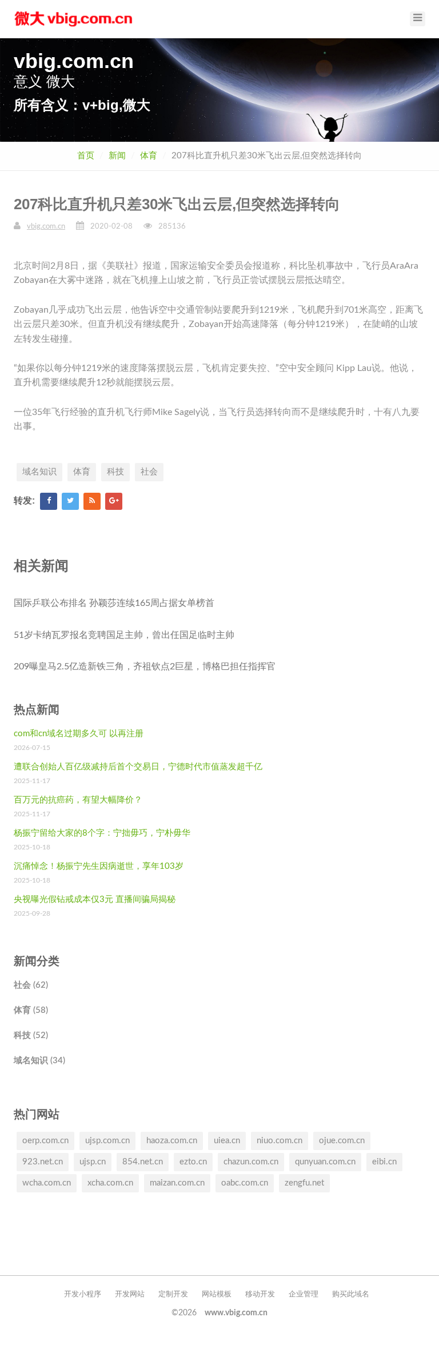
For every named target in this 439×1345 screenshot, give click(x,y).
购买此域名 (350, 1294)
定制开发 (173, 1294)
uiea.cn (227, 1140)
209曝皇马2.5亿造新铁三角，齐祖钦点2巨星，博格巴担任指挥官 (145, 666)
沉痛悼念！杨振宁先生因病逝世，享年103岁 (98, 866)
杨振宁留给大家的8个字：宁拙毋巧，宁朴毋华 (102, 833)
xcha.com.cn (110, 1183)
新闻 (117, 155)
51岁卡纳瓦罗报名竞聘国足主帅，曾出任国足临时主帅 (124, 635)
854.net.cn (142, 1162)
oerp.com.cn (45, 1140)
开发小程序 (82, 1294)
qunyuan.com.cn (325, 1162)
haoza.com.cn (171, 1140)
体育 (148, 155)
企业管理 (303, 1294)
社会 (149, 472)
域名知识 (39, 472)
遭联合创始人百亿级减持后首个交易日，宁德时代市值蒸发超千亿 (138, 767)
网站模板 (217, 1294)
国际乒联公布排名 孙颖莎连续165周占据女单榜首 (114, 603)
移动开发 (260, 1294)
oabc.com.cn (244, 1183)
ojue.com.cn (342, 1140)
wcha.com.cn (46, 1183)
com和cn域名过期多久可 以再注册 (78, 733)
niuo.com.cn (279, 1140)
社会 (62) (31, 985)
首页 (85, 155)
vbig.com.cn (46, 226)
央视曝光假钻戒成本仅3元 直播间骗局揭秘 (94, 899)
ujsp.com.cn (107, 1140)
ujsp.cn (92, 1162)
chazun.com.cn (251, 1162)
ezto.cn (193, 1162)
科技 (115, 472)
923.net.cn (42, 1162)
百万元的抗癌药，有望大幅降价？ (78, 800)
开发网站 (130, 1294)
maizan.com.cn (177, 1183)
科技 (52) (31, 1035)
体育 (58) (31, 1010)
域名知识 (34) (39, 1060)
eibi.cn (384, 1162)
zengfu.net (304, 1183)
